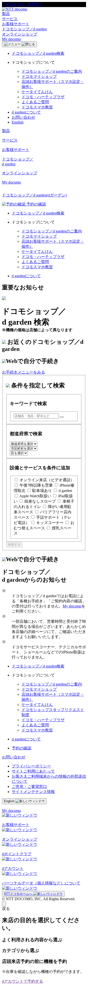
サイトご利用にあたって (33, 771)
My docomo (11, 39)
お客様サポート (15, 24)
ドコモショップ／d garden (24, 29)
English (17, 122)
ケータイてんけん (37, 92)
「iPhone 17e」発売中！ (23, 4)
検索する (14, 544)
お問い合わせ (23, 117)
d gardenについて (26, 112)
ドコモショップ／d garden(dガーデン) (34, 195)
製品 (6, 14)
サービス (10, 19)
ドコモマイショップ (39, 76)
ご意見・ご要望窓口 (29, 786)
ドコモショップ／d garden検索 (38, 53)
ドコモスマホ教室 (37, 107)
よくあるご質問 (35, 102)
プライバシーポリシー (31, 766)
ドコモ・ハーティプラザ (43, 97)
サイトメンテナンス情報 (33, 792)
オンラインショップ (19, 34)
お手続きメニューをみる (23, 372)
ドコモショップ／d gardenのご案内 (52, 71)
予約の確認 (21, 748)
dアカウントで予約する (22, 981)
